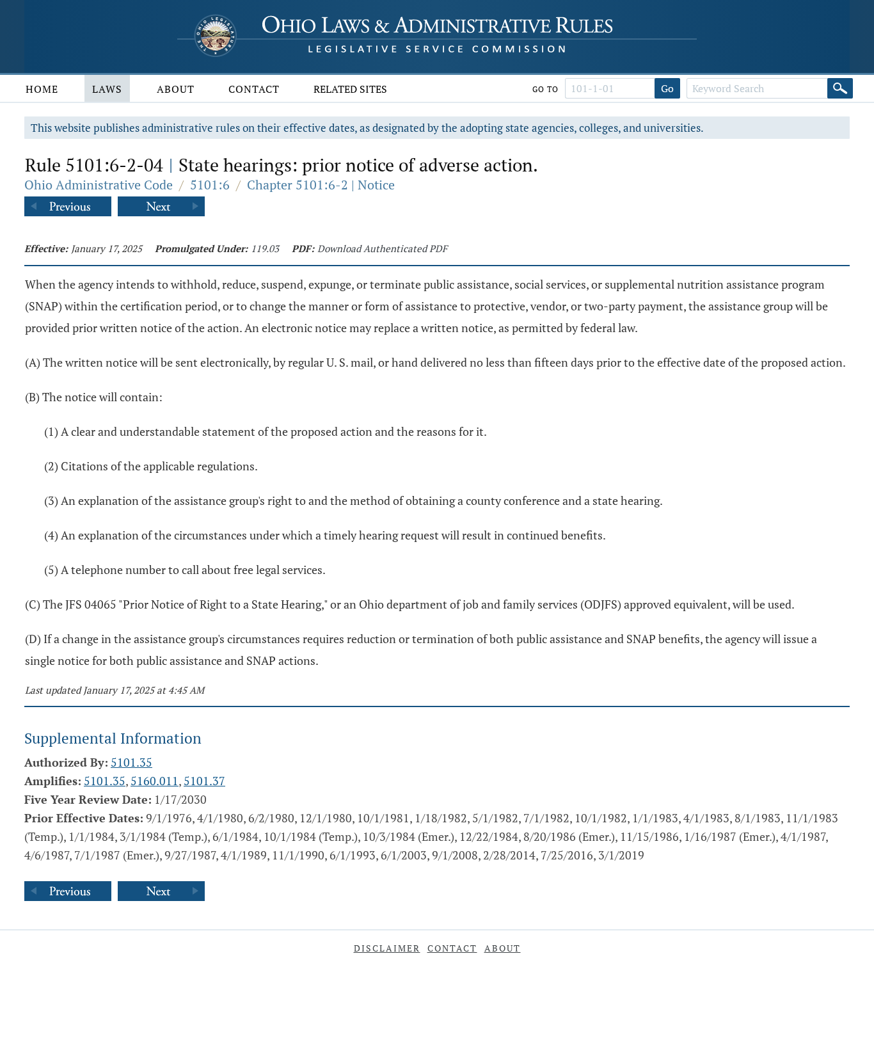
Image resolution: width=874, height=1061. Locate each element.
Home (42, 89)
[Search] (840, 88)
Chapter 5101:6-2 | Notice (321, 184)
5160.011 (155, 780)
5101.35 (131, 762)
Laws (107, 89)
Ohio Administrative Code (98, 184)
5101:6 (210, 184)
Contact (254, 89)
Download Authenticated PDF (382, 248)
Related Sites (350, 89)
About (176, 89)
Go (667, 88)
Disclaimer (387, 948)
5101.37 (204, 780)
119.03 (265, 248)
